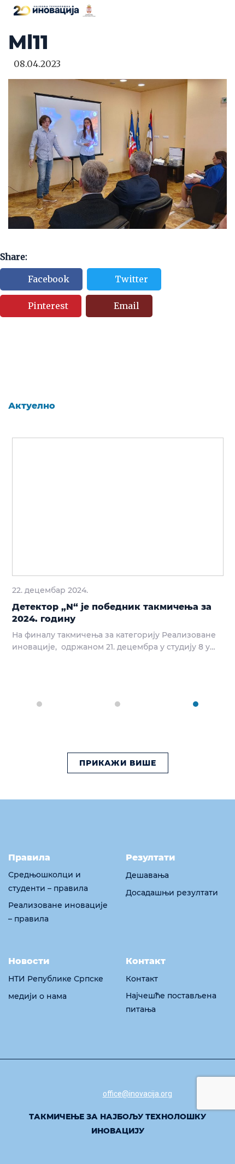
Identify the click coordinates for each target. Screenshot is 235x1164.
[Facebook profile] (58, 1092)
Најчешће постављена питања (171, 1002)
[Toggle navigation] (220, 11)
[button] (39, 697)
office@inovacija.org (137, 1093)
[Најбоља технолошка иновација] (55, 10)
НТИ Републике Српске (55, 979)
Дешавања (147, 875)
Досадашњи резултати (172, 893)
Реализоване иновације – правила (58, 912)
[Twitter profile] (82, 1092)
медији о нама (37, 996)
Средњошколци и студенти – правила (48, 881)
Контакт (142, 979)
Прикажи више (117, 763)
